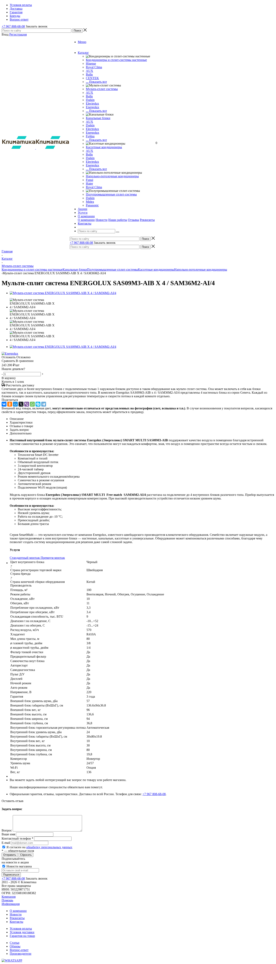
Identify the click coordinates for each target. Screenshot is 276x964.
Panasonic (92, 205)
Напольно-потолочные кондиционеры (112, 176)
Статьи (14, 942)
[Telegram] (43, 404)
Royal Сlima (94, 67)
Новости (101, 220)
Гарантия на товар (22, 936)
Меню (82, 42)
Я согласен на (39, 847)
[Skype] (38, 404)
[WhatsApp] (32, 404)
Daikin (90, 100)
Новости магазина (19, 866)
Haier (89, 183)
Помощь (7, 900)
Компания (9, 896)
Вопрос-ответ (19, 950)
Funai (89, 180)
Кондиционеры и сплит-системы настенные (116, 60)
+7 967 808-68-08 (13, 26)
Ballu (89, 74)
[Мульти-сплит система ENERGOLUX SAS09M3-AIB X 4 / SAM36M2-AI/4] (63, 293)
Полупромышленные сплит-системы (111, 194)
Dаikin (90, 125)
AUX (89, 71)
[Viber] (26, 404)
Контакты (16, 921)
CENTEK (92, 78)
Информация (11, 904)
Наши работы (117, 220)
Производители (20, 953)
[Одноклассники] (9, 404)
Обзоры (15, 946)
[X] (21, 404)
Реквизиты (147, 220)
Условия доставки (22, 932)
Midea (90, 201)
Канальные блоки (98, 118)
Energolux (92, 107)
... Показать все (96, 81)
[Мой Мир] (15, 404)
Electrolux (92, 103)
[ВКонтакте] (4, 404)
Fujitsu (90, 136)
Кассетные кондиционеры (104, 147)
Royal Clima (94, 187)
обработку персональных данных (49, 847)
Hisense (91, 63)
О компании (86, 220)
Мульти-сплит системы (102, 89)
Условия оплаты (21, 928)
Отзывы (133, 220)
